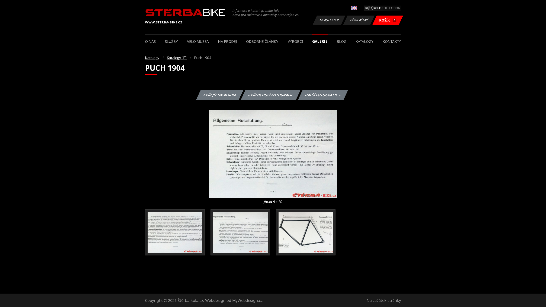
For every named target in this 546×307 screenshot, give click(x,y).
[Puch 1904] (273, 153)
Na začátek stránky (384, 300)
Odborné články (262, 41)
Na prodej (227, 41)
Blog (341, 41)
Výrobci (295, 41)
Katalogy (364, 41)
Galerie (320, 41)
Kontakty (392, 41)
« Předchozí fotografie (270, 95)
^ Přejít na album (219, 95)
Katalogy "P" (177, 57)
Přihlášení (359, 20)
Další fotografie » (323, 95)
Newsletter (329, 20)
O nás (150, 41)
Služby (171, 41)
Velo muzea (198, 41)
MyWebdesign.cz (247, 300)
